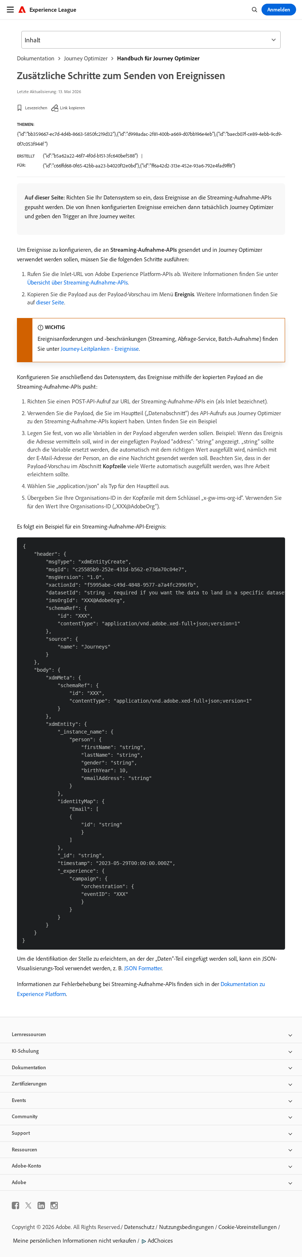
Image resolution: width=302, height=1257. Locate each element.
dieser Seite (50, 302)
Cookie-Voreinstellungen (247, 1226)
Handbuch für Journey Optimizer (158, 58)
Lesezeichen (36, 107)
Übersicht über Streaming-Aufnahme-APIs (77, 282)
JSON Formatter (143, 968)
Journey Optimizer (86, 58)
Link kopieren (72, 107)
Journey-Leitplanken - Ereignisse (100, 348)
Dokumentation (36, 58)
